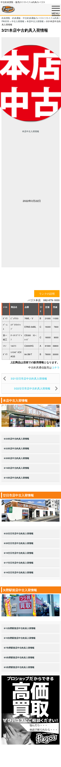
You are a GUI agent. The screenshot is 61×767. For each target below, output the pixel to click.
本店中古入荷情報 (30, 131)
